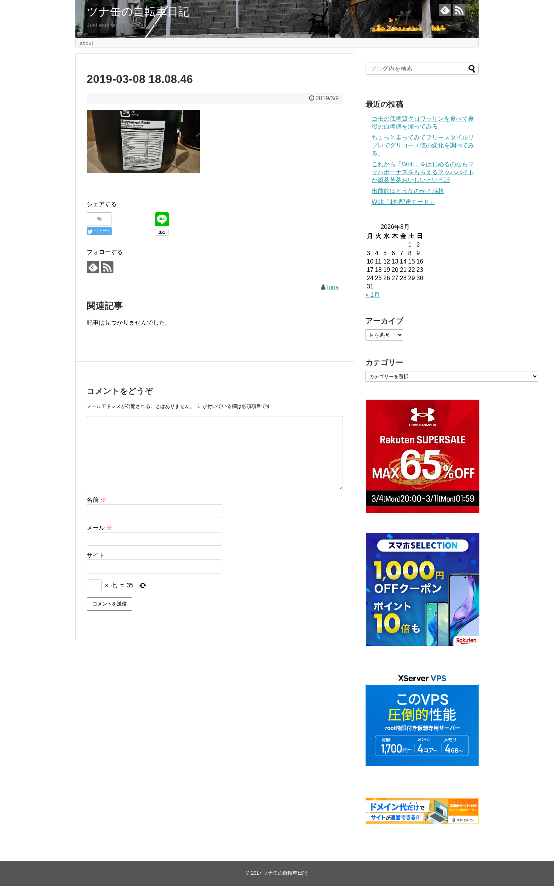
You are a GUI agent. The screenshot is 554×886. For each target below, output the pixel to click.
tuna (333, 287)
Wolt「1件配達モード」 (403, 202)
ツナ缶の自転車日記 (138, 11)
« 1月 (373, 294)
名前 (96, 500)
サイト (96, 555)
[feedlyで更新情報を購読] (445, 10)
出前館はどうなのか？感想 (408, 191)
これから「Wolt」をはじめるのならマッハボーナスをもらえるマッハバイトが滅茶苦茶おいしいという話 (423, 172)
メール (99, 527)
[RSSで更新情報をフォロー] (459, 10)
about (86, 43)
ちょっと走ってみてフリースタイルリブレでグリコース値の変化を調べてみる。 (423, 145)
